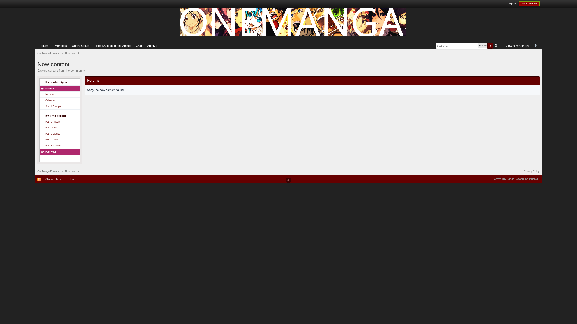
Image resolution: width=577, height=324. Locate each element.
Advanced (496, 45)
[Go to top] (288, 180)
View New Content (517, 45)
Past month (51, 139)
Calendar (50, 100)
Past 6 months (53, 145)
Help (71, 179)
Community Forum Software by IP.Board (516, 179)
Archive (152, 45)
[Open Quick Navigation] (535, 46)
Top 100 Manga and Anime (113, 45)
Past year (50, 151)
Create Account (529, 3)
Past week (51, 127)
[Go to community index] (293, 22)
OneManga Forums (48, 171)
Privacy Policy (532, 171)
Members (61, 45)
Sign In (512, 3)
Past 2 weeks (52, 133)
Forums (45, 45)
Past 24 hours (53, 121)
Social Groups (81, 45)
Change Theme (53, 179)
